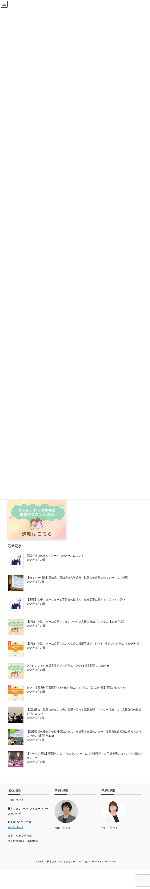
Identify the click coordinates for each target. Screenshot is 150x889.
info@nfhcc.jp (16, 827)
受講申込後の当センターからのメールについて (55, 555)
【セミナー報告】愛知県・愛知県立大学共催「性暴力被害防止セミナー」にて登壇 (77, 577)
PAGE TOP (142, 858)
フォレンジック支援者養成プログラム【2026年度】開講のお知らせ (68, 665)
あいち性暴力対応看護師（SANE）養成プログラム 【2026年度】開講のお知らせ (76, 687)
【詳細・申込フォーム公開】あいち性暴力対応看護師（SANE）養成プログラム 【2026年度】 (84, 643)
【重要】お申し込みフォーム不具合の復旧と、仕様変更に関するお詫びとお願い (76, 599)
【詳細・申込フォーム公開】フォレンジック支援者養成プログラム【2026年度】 (76, 621)
